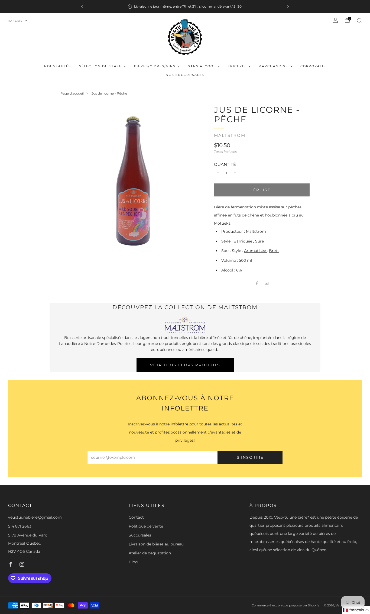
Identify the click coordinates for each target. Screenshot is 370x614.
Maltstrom (229, 135)
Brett (274, 250)
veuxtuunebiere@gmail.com (35, 517)
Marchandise (273, 66)
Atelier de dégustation (150, 553)
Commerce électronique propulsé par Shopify (285, 605)
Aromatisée (255, 250)
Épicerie (237, 66)
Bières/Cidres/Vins (155, 66)
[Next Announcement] (287, 6)
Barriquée (243, 241)
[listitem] (185, 6)
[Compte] (335, 20)
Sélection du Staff (100, 66)
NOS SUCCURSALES (185, 75)
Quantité (225, 164)
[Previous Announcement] (82, 6)
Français (14, 20)
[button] (356, 610)
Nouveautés (57, 66)
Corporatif (313, 66)
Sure (259, 241)
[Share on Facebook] (257, 283)
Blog (133, 562)
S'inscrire (250, 457)
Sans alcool (202, 66)
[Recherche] (359, 20)
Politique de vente (146, 526)
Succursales (140, 535)
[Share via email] (267, 283)
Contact (136, 517)
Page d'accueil (72, 93)
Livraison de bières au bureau (156, 544)
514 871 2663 (19, 526)
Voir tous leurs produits (185, 365)
